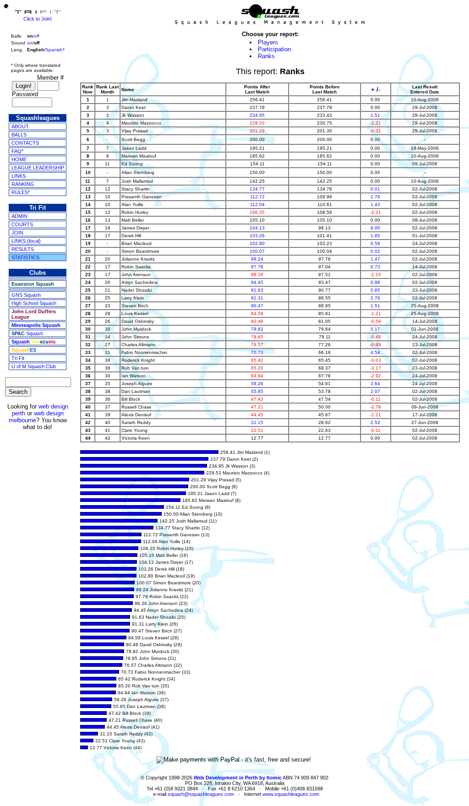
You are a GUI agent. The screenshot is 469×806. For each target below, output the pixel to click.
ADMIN (19, 216)
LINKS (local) (26, 241)
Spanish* (55, 49)
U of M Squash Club (33, 366)
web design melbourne (36, 417)
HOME (19, 159)
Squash (27, 333)
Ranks (266, 56)
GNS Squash (26, 295)
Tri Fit (17, 358)
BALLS (19, 134)
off (36, 35)
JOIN (17, 232)
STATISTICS (25, 257)
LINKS (18, 176)
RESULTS (22, 249)
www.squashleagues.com (290, 794)
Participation (274, 49)
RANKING (22, 184)
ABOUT (20, 126)
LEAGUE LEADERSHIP (37, 167)
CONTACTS (25, 143)
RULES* (20, 192)
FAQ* (17, 151)
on (30, 42)
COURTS (22, 224)
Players (268, 42)
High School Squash (33, 303)
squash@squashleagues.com (201, 794)
